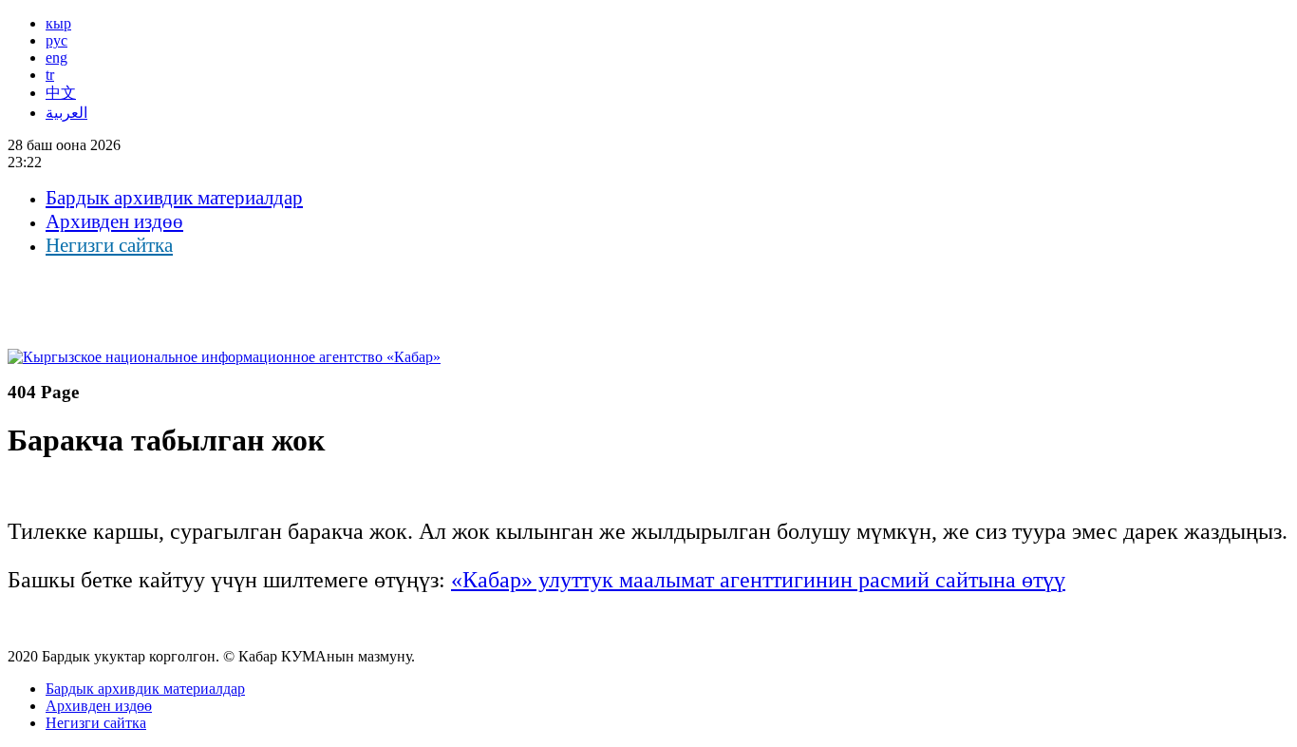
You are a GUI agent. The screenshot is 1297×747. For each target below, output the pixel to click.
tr (50, 75)
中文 (61, 93)
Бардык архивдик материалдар (174, 197)
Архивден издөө (114, 221)
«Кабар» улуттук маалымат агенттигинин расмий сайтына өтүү (758, 579)
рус (56, 40)
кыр (58, 23)
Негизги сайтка (109, 245)
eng (56, 57)
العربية (66, 113)
